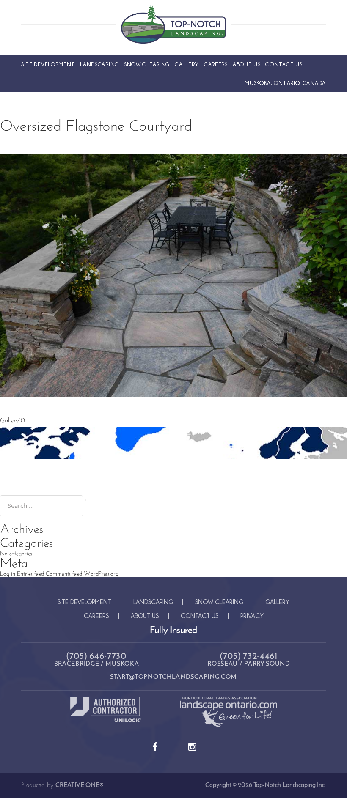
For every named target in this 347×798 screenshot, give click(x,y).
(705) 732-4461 (249, 656)
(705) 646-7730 (96, 656)
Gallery (187, 64)
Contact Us (283, 64)
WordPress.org (101, 574)
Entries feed (30, 574)
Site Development (48, 64)
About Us (247, 64)
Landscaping (99, 64)
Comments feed (64, 574)
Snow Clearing (147, 64)
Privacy (252, 615)
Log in (7, 574)
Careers (216, 64)
